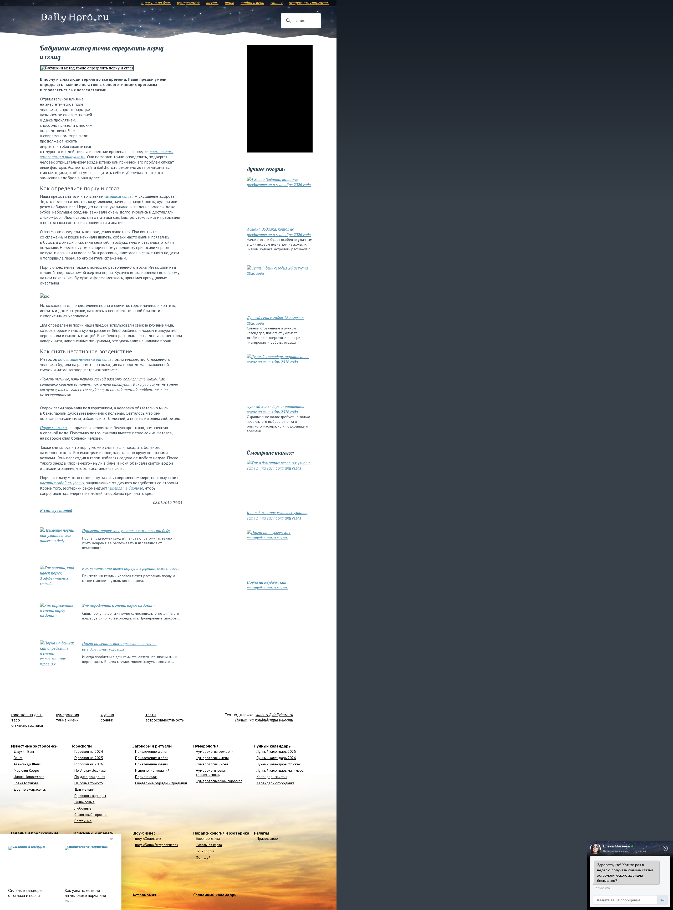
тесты (212, 2)
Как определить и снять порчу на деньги (118, 605)
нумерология (188, 2)
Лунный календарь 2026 (276, 757)
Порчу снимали (53, 427)
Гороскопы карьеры (90, 795)
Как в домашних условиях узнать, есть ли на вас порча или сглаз (277, 515)
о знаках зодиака (27, 725)
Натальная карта (209, 844)
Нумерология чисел (212, 764)
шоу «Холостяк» (148, 838)
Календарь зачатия (272, 776)
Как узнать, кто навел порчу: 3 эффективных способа (131, 568)
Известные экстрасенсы (34, 746)
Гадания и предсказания (34, 833)
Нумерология (205, 746)
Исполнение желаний (152, 770)
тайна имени (252, 2)
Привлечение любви (151, 757)
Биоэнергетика (208, 838)
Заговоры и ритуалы (152, 746)
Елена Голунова (26, 783)
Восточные (83, 821)
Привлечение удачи (151, 764)
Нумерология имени (212, 757)
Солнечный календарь (215, 894)
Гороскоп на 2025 (88, 757)
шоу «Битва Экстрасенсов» (156, 844)
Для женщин (84, 789)
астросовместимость (309, 2)
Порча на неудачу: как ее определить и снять (267, 584)
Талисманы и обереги (93, 833)
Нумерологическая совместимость (211, 772)
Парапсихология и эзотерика (221, 833)
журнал (107, 714)
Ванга (18, 757)
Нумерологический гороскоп (219, 781)
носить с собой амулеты (62, 482)
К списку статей (56, 510)
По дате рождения (89, 776)
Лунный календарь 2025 (276, 751)
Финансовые (84, 802)
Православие (267, 838)
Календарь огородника (275, 783)
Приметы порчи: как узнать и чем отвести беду (126, 530)
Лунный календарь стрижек (278, 764)
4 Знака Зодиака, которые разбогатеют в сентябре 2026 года (279, 231)
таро (229, 2)
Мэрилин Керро (26, 770)
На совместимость (88, 783)
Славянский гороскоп (91, 814)
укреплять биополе (125, 488)
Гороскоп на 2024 (88, 751)
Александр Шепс (27, 764)
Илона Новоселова (29, 776)
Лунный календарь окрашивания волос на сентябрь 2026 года (275, 409)
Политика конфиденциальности (264, 720)
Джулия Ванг (24, 751)
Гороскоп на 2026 (88, 764)
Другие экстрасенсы (30, 789)
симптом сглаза (119, 196)
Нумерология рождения (215, 751)
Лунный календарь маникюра (280, 770)
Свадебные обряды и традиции (161, 783)
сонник (277, 2)
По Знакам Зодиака (90, 770)
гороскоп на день (156, 2)
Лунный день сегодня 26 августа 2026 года (275, 320)
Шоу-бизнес (143, 833)
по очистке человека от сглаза (86, 359)
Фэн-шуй (203, 857)
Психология (205, 851)
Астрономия (144, 894)
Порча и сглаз (146, 776)
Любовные (82, 808)
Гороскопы (82, 746)
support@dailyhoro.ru (274, 714)
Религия (261, 833)
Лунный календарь (272, 746)
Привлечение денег (151, 751)
